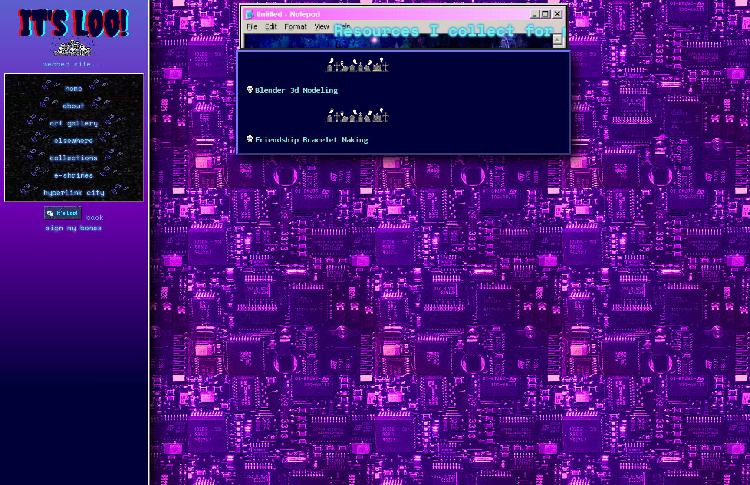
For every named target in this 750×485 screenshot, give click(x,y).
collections (74, 157)
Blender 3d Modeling (296, 90)
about (74, 105)
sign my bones (74, 227)
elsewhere (73, 140)
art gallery (74, 123)
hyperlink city (73, 192)
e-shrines (73, 175)
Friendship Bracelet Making (311, 139)
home (73, 88)
